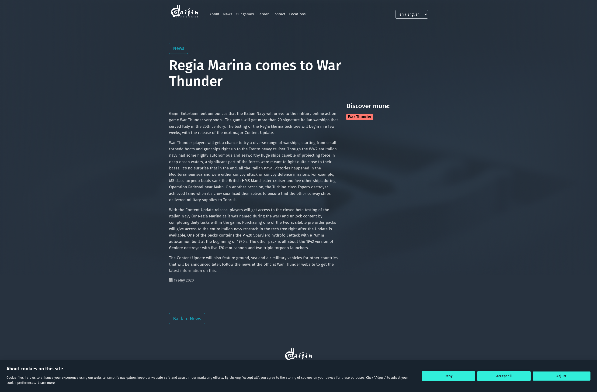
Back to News (187, 318)
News (227, 14)
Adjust (561, 376)
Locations (297, 14)
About (214, 14)
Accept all (504, 376)
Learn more (46, 383)
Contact (278, 14)
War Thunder (360, 116)
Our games (245, 14)
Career (263, 14)
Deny (448, 376)
